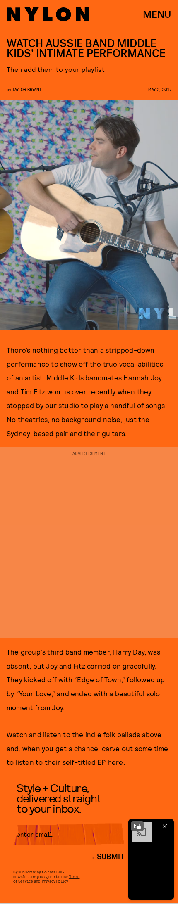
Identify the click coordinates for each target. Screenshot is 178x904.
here (115, 762)
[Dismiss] (164, 826)
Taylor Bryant (27, 89)
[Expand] (137, 826)
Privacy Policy (55, 880)
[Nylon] (48, 14)
